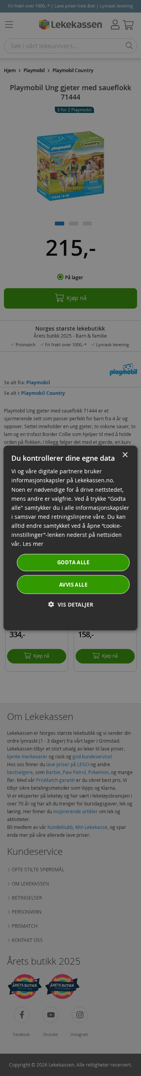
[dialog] (70, 538)
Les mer (33, 543)
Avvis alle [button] (73, 584)
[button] (70, 604)
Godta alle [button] (73, 562)
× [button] (125, 455)
